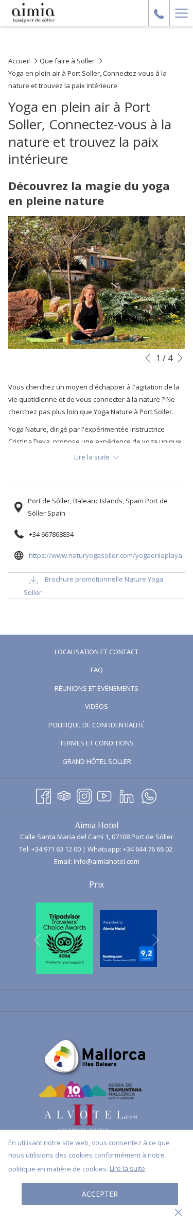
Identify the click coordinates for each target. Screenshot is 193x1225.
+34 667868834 (51, 534)
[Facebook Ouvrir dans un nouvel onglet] (43, 794)
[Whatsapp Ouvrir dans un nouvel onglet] (149, 794)
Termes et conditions (97, 742)
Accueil (19, 60)
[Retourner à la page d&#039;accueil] (33, 13)
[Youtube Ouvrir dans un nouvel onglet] (104, 794)
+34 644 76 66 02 (147, 849)
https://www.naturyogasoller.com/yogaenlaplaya (105, 555)
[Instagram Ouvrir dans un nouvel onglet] (84, 794)
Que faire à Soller (67, 60)
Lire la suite (127, 1168)
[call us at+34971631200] (159, 13)
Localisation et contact (96, 651)
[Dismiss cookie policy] (178, 1211)
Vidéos (109, 707)
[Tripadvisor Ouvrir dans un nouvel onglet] (64, 794)
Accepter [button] (100, 1194)
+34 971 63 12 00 (56, 849)
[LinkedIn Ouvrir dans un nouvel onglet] (126, 794)
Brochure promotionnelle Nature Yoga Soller (93, 585)
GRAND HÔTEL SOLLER (109, 762)
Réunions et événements (96, 688)
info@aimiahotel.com (106, 861)
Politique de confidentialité (96, 724)
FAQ (97, 669)
